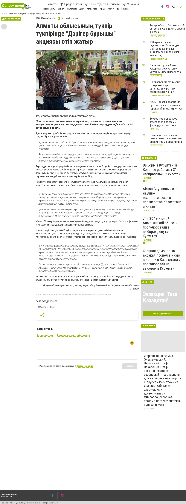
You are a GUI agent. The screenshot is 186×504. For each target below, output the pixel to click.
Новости (51, 4)
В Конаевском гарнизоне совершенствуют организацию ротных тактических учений (165, 86)
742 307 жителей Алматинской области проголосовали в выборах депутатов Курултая (160, 227)
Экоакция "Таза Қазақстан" (160, 297)
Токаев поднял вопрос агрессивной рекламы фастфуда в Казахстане (163, 122)
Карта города (113, 9)
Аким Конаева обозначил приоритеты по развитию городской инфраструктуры (166, 105)
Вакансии (125, 9)
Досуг (81, 9)
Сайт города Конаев (46, 301)
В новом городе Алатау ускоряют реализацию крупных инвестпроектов (165, 68)
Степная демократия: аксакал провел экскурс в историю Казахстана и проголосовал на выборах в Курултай (162, 260)
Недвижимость (49, 9)
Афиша (102, 9)
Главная (61, 9)
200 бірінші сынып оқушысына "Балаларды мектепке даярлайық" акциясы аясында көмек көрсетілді (165, 49)
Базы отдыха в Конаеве (104, 4)
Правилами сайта (85, 366)
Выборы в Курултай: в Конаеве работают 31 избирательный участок (161, 169)
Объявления (72, 9)
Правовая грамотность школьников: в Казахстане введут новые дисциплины (166, 138)
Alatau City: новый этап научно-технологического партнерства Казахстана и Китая (162, 198)
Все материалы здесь (163, 313)
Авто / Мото (92, 9)
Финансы (133, 4)
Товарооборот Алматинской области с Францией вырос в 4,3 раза (167, 29)
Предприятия (73, 4)
